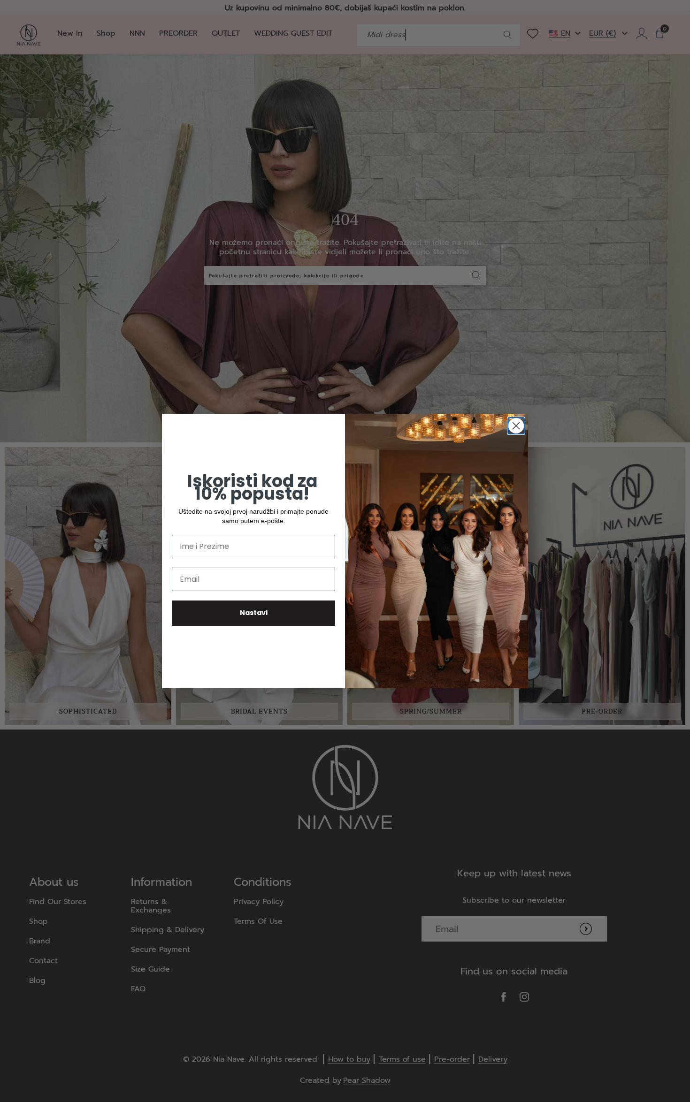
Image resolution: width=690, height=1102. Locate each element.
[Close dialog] (516, 426)
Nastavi (254, 612)
